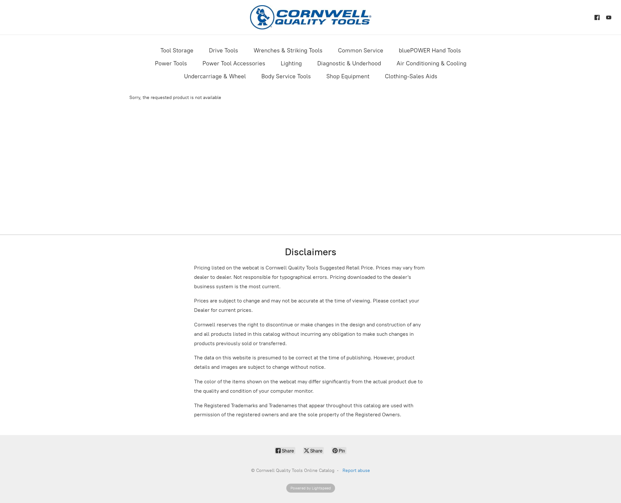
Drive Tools (223, 50)
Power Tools (171, 63)
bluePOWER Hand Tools (430, 50)
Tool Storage (176, 50)
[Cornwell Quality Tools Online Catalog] (310, 17)
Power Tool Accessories (233, 63)
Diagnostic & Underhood (349, 63)
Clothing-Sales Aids (411, 76)
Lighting (291, 63)
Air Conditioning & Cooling (431, 63)
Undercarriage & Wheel (215, 76)
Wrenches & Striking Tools (288, 50)
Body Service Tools (286, 76)
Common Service (360, 50)
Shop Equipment (347, 76)
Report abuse (356, 470)
